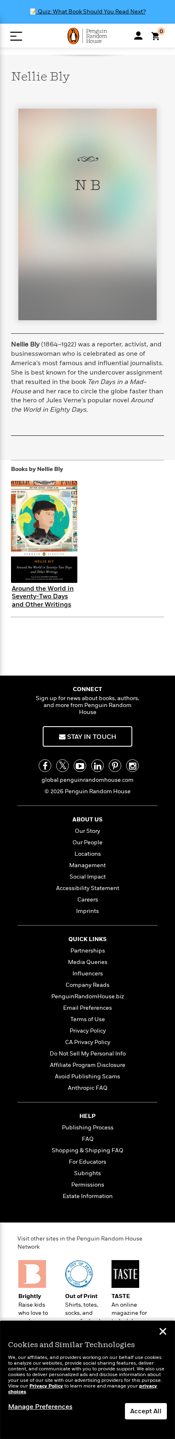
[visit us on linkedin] (97, 765)
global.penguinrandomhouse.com (87, 780)
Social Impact (88, 877)
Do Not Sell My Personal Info (88, 1053)
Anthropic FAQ (87, 1088)
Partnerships (87, 951)
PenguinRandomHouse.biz (87, 996)
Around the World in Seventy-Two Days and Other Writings (43, 596)
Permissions (87, 1185)
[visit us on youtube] (80, 765)
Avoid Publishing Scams (87, 1076)
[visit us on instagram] (132, 765)
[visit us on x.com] (62, 765)
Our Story (87, 831)
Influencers (87, 973)
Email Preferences (87, 1008)
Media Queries (87, 962)
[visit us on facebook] (45, 765)
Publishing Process (88, 1127)
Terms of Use (87, 1019)
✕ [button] (163, 1332)
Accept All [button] (146, 1411)
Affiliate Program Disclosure (87, 1065)
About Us (87, 819)
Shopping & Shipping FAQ (87, 1150)
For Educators (87, 1162)
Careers (87, 900)
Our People (87, 842)
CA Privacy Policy (87, 1042)
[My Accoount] (138, 35)
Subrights (87, 1173)
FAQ (88, 1139)
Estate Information (88, 1196)
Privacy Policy (88, 1031)
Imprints (87, 911)
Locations (87, 854)
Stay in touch (91, 736)
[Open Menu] (16, 36)
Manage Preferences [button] (40, 1406)
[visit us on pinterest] (115, 765)
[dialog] (87, 1380)
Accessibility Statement (87, 888)
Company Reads (87, 985)
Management (87, 865)
